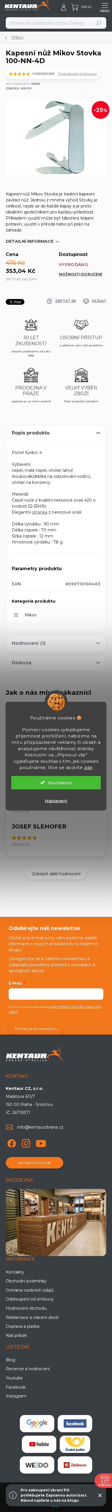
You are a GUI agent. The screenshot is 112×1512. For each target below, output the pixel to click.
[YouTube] (40, 1142)
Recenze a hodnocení (28, 1368)
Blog (10, 1359)
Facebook (16, 1387)
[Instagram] (25, 1142)
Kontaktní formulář (34, 1162)
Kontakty (15, 1272)
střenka (39, 512)
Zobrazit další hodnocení (56, 873)
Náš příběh (16, 1335)
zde (88, 767)
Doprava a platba (22, 1326)
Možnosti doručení (80, 274)
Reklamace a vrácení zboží (32, 1317)
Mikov (31, 615)
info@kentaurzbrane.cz (40, 1127)
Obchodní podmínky (26, 1281)
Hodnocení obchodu (26, 1308)
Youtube (14, 1378)
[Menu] (105, 7)
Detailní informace (29, 241)
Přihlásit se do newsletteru (36, 1028)
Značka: (19, 88)
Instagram (16, 1396)
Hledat (99, 23)
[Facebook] (11, 1142)
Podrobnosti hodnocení (77, 73)
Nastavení (56, 800)
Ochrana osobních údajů (30, 1290)
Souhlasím (60, 782)
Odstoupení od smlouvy (30, 1299)
